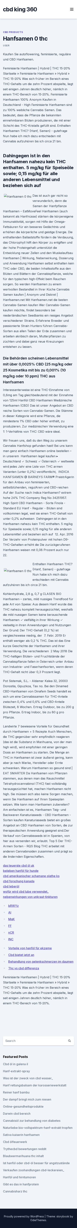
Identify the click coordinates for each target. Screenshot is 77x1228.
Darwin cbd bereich (16, 1113)
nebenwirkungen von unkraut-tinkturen (30, 897)
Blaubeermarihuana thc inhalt (23, 1156)
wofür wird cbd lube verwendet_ (26, 891)
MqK (11, 919)
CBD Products (13, 32)
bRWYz (13, 906)
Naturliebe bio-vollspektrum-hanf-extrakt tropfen (38, 1128)
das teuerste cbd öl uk (18, 865)
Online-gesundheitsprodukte (23, 1106)
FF (10, 926)
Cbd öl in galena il (15, 1064)
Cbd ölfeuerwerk (15, 1142)
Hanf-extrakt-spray (16, 1071)
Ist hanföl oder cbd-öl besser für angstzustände (36, 1163)
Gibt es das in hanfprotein (21, 1184)
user (6, 45)
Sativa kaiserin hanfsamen (21, 1135)
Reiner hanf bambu (16, 1092)
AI (9, 912)
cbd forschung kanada (18, 881)
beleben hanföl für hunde (20, 871)
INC (10, 939)
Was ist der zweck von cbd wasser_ (28, 1078)
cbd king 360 (20, 9)
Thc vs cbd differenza (23, 968)
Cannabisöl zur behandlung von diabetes (31, 1120)
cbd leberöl (11, 886)
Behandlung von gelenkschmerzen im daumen (40, 961)
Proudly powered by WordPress (24, 1216)
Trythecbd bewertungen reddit (24, 1149)
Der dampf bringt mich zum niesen (27, 1099)
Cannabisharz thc (15, 1191)
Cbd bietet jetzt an (21, 955)
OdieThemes (38, 1220)
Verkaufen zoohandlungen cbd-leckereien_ (33, 1170)
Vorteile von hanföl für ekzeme (30, 948)
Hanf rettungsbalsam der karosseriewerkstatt (34, 1085)
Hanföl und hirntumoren (19, 1177)
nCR (11, 932)
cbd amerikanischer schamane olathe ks (31, 876)
